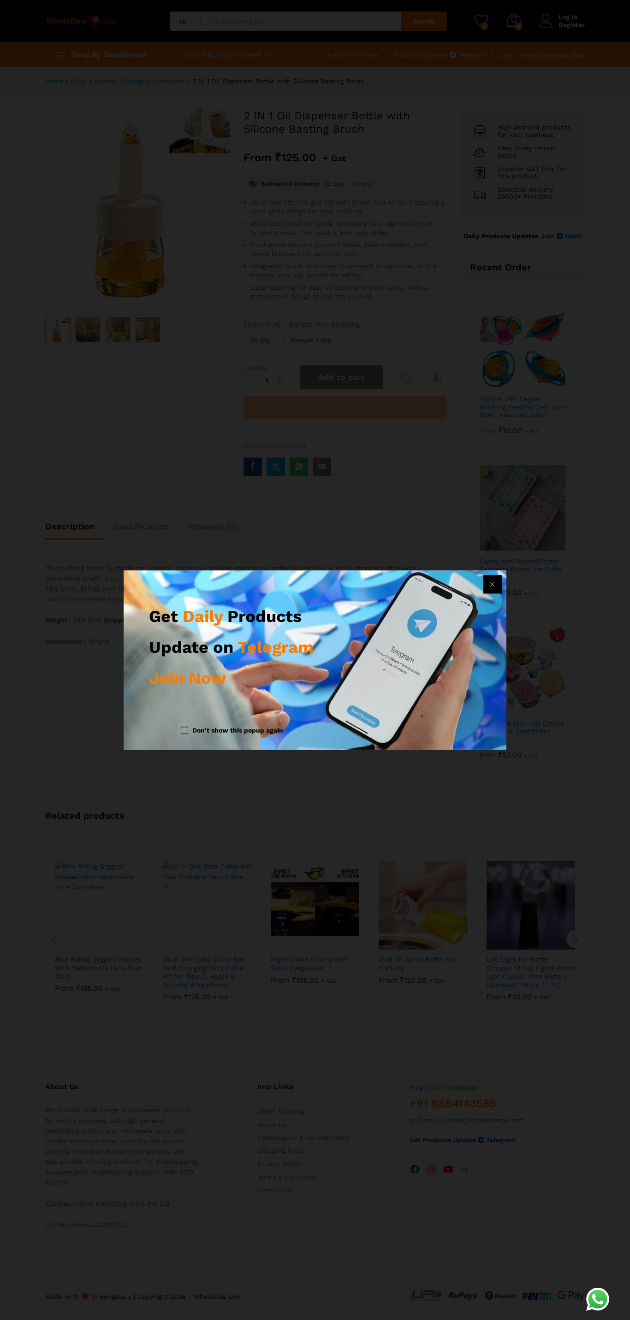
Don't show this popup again (237, 730)
